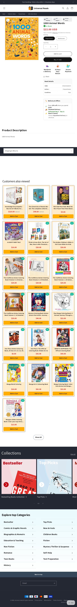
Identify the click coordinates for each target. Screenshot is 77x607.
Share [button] (47, 76)
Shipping (55, 32)
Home (4, 14)
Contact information (66, 602)
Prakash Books (21, 14)
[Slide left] (34, 503)
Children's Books (12, 14)
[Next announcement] (73, 2)
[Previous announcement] (4, 2)
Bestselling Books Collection (13, 497)
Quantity (46, 42)
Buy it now (58, 60)
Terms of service (57, 600)
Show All (38, 437)
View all (72, 454)
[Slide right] (43, 503)
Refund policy (47, 600)
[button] (4, 8)
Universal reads (19, 600)
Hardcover (61, 38)
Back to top (38, 574)
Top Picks (41, 497)
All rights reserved (28, 600)
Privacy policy (38, 600)
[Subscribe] (54, 583)
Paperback (49, 38)
